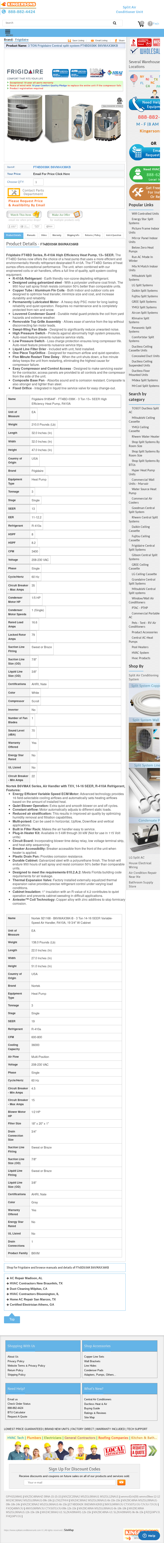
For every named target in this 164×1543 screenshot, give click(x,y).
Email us (13, 1399)
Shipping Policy (17, 1374)
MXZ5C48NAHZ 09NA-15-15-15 (42, 1496)
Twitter (14, 1538)
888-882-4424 (15, 1407)
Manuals (31, 235)
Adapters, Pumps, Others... (100, 1374)
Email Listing (101, 40)
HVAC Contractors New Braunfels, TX (36, 1283)
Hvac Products (141, 658)
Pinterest (27, 1538)
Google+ (20, 1538)
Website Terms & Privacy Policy (26, 1365)
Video (44, 235)
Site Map (89, 1417)
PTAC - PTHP (140, 608)
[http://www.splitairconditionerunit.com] (144, 768)
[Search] (114, 23)
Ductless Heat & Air (95, 1403)
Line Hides (90, 1365)
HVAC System (140, 653)
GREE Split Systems (144, 302)
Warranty (56, 235)
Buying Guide (92, 1408)
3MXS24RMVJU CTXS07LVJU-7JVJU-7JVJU (130, 1504)
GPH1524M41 (14, 1496)
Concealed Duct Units (146, 356)
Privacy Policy (16, 1361)
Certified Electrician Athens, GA (32, 1304)
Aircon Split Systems (145, 313)
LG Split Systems (142, 285)
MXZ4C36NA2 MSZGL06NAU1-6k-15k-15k (95, 1500)
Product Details (13, 235)
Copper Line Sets (94, 1356)
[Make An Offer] (64, 221)
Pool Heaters (140, 647)
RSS (33, 1538)
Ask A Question (113, 235)
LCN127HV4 (61, 1500)
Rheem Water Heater (146, 436)
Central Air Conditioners (97, 1399)
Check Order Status (19, 1403)
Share (122, 40)
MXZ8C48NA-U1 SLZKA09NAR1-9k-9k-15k (118, 1512)
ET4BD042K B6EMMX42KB (85, 1504)
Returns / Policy (92, 235)
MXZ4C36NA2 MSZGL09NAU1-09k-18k (29, 1500)
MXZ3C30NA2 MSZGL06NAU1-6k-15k (44, 1504)
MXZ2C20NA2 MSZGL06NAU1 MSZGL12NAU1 (91, 1496)
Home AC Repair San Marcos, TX (33, 1299)
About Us (13, 1356)
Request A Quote (17, 1416)
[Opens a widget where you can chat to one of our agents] (149, 1536)
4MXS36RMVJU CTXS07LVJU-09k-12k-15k (51, 1508)
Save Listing (78, 40)
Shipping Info (73, 235)
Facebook (8, 1538)
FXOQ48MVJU (14, 1508)
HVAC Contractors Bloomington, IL (34, 1294)
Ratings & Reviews (95, 1413)
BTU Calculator (16, 1412)
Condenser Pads (93, 1370)
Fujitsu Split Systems (145, 296)
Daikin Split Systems (145, 290)
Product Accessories (145, 632)
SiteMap (69, 1530)
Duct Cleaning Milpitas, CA (28, 1288)
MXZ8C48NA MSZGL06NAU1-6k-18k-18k (103, 1508)
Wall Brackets (92, 1361)
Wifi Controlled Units (145, 214)
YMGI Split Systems (144, 307)
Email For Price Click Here (51, 174)
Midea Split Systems (145, 380)
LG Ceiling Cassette (144, 574)
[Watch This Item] (24, 221)
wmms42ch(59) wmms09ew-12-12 (140, 1496)
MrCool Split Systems (145, 386)
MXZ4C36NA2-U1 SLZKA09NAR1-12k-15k (66, 1512)
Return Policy (15, 1370)
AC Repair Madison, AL (26, 1278)
